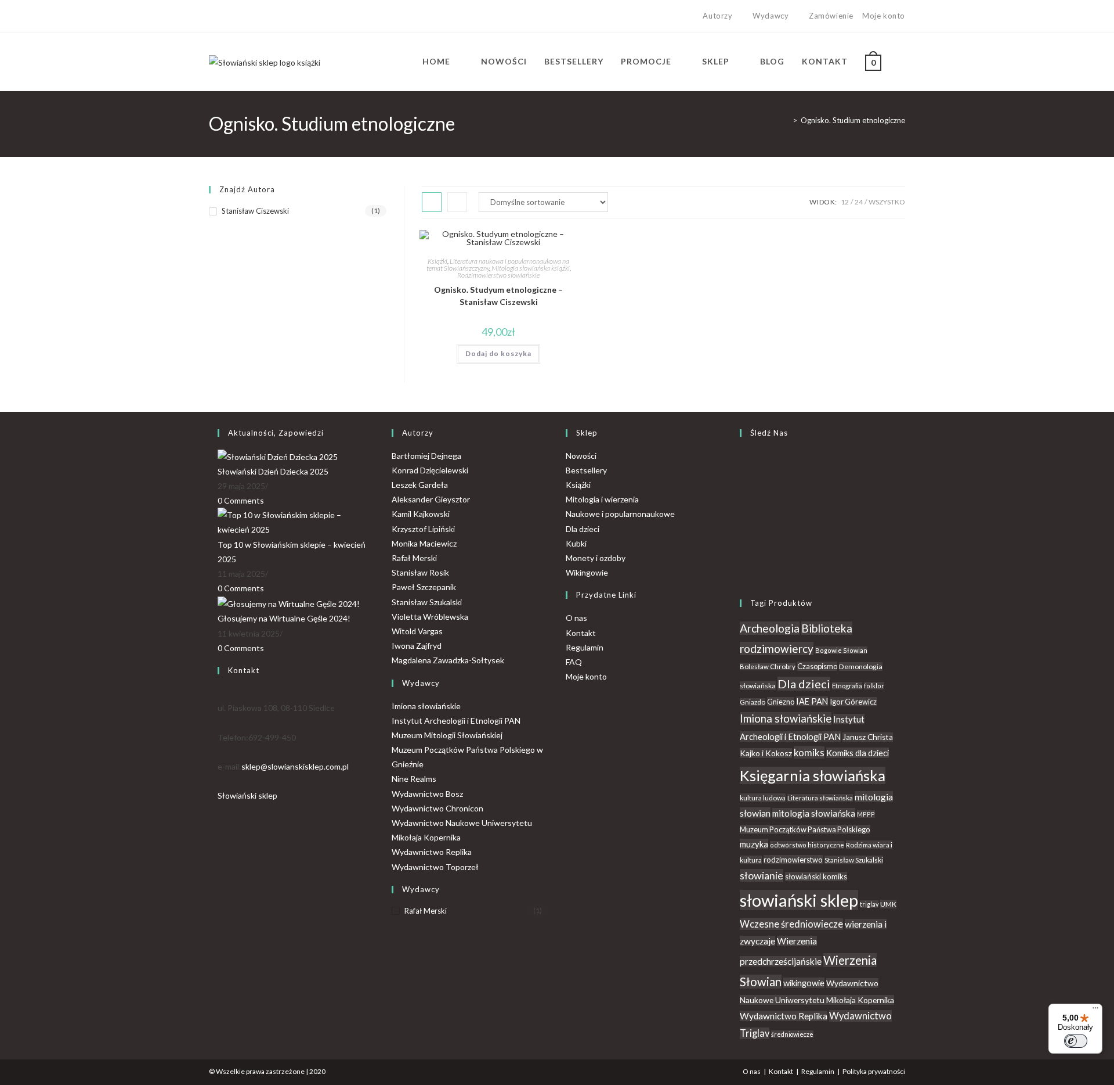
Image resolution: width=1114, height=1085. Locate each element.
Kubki (576, 543)
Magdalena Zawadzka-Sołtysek (448, 660)
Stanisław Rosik (420, 572)
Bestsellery (586, 470)
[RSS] (743, 574)
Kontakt (581, 633)
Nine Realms (414, 779)
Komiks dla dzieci (857, 753)
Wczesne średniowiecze (791, 924)
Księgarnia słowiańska (812, 775)
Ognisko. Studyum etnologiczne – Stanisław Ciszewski (498, 296)
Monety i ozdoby (595, 558)
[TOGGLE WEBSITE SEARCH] (902, 62)
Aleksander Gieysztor (431, 499)
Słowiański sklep (247, 795)
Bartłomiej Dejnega (426, 456)
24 (859, 201)
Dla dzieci (582, 529)
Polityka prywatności (873, 1071)
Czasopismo (817, 666)
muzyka (754, 844)
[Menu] (1095, 1011)
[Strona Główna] (786, 120)
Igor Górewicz (853, 701)
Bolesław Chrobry (767, 666)
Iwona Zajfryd (417, 646)
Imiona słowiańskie (426, 706)
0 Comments (241, 500)
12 (845, 201)
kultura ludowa (763, 797)
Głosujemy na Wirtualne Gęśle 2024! (284, 618)
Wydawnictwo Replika (432, 852)
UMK (888, 904)
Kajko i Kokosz (766, 753)
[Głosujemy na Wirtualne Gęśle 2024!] (289, 603)
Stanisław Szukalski (427, 602)
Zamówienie (831, 15)
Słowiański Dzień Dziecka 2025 (273, 471)
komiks (809, 752)
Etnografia (847, 685)
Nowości (581, 456)
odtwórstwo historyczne (807, 845)
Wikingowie (587, 572)
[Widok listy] (457, 202)
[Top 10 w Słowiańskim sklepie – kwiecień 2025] (296, 521)
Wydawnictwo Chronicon (437, 808)
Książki (437, 261)
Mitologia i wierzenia (602, 499)
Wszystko (887, 201)
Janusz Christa (867, 737)
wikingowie (803, 983)
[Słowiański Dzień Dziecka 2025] (278, 456)
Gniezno (780, 701)
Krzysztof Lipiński (423, 529)
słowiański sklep (799, 900)
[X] (214, 16)
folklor (874, 685)
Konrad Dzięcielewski (430, 470)
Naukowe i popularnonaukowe (620, 514)
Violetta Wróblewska (430, 616)
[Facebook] (225, 16)
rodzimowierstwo (793, 859)
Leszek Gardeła (420, 485)
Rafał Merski (414, 558)
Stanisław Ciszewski (255, 210)
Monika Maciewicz (424, 543)
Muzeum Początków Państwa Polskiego (805, 829)
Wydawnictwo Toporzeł (435, 867)
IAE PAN (812, 701)
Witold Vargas (417, 631)
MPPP (866, 814)
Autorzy (717, 15)
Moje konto (883, 15)
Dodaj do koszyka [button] (498, 353)
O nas (576, 618)
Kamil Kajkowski (421, 514)
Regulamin (584, 647)
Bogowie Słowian (841, 650)
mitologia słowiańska (813, 813)
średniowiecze (792, 1034)
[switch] (1075, 1041)
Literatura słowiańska (820, 798)
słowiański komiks (816, 876)
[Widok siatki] (432, 202)
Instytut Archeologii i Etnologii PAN (456, 720)
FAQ (574, 662)
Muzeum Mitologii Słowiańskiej (447, 735)
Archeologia (770, 628)
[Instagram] (238, 16)
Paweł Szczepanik (424, 587)
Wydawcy (771, 15)
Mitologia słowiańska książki (530, 268)
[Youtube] (252, 16)
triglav (869, 904)
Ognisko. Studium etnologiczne (853, 120)
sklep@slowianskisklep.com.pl (295, 766)
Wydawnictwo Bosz (427, 794)
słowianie (761, 875)
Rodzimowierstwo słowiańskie (498, 275)
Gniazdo (752, 702)
